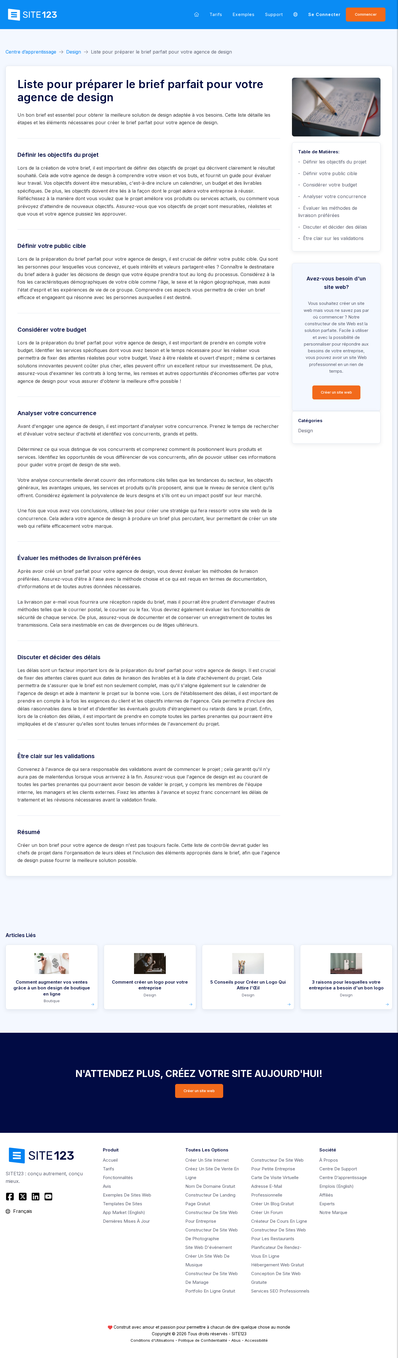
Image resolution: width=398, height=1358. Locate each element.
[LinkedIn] (35, 1196)
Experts (327, 1203)
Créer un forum (267, 1212)
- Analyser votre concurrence (332, 196)
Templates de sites (122, 1203)
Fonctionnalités (118, 1177)
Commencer (366, 14)
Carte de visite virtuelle (275, 1177)
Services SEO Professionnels (280, 1291)
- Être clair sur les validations (331, 238)
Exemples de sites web (127, 1195)
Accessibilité (256, 1340)
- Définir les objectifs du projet (332, 162)
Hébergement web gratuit (277, 1265)
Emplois (336, 1186)
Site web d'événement (208, 1247)
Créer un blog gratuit (272, 1203)
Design (73, 52)
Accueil (110, 1160)
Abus (236, 1340)
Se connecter (324, 14)
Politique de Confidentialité (202, 1340)
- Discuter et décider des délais (332, 227)
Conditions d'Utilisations (152, 1340)
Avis (107, 1186)
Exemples (244, 14)
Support (274, 14)
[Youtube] (48, 1196)
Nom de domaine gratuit (210, 1186)
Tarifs (215, 14)
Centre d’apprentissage (31, 52)
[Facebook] (11, 1196)
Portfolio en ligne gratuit (210, 1291)
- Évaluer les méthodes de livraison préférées (327, 211)
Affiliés (326, 1195)
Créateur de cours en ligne (279, 1221)
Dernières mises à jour (126, 1221)
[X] (23, 1196)
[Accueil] (196, 14)
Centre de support (338, 1169)
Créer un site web (336, 392)
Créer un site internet (207, 1160)
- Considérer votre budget (327, 185)
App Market (124, 1212)
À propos (328, 1160)
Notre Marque (333, 1212)
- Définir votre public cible (327, 173)
